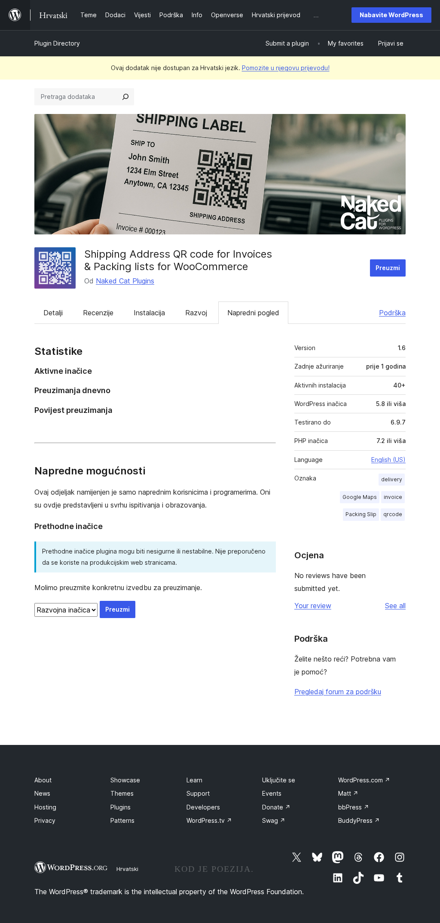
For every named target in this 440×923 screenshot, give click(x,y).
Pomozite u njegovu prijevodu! (286, 67)
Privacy (44, 820)
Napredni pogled (253, 312)
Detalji (53, 312)
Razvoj (196, 312)
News (42, 793)
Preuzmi (388, 267)
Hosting (45, 807)
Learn (194, 780)
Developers (203, 807)
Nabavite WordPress (391, 14)
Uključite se (278, 780)
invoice (393, 497)
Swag (273, 820)
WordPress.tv (209, 820)
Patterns (122, 820)
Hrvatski (127, 868)
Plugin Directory (57, 43)
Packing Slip (360, 514)
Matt (348, 793)
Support (198, 793)
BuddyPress (359, 820)
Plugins (120, 807)
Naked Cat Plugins (125, 281)
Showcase (125, 780)
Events (271, 793)
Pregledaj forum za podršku (337, 691)
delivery (391, 479)
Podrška (392, 312)
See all (395, 605)
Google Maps (359, 497)
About (43, 780)
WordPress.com (364, 780)
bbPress (353, 807)
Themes (122, 793)
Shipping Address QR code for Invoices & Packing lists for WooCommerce (178, 260)
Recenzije (98, 312)
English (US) (388, 459)
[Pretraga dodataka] (125, 96)
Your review (312, 605)
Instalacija (149, 312)
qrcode (392, 514)
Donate (276, 807)
